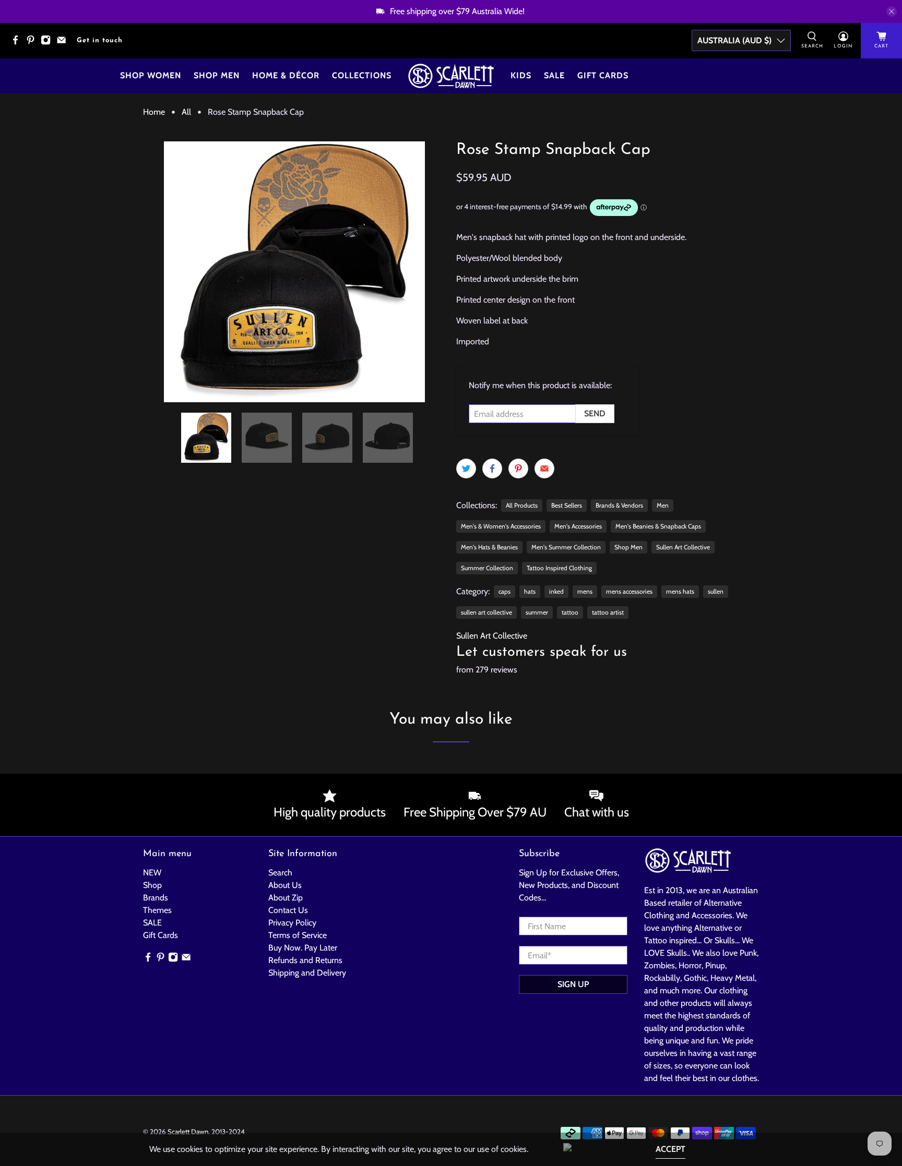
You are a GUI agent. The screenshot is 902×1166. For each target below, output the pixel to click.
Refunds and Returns (305, 960)
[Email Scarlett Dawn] (64, 43)
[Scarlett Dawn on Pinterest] (33, 43)
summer (537, 612)
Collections (361, 75)
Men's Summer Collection (566, 547)
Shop (152, 885)
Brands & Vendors (619, 505)
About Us (285, 885)
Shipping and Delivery (307, 973)
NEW (152, 872)
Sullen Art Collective (683, 547)
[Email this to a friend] (544, 468)
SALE (152, 923)
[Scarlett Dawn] (451, 76)
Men (663, 505)
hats (530, 591)
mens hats (680, 591)
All (186, 112)
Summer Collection (487, 568)
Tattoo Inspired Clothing (559, 568)
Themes (157, 910)
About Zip (285, 898)
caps (505, 591)
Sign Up (573, 984)
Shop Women (150, 75)
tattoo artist (608, 612)
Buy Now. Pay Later (302, 948)
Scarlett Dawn (188, 1131)
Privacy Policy (292, 923)
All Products (522, 505)
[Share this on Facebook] (492, 468)
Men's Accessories (578, 526)
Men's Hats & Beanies (489, 547)
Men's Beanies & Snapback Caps (658, 526)
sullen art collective (486, 612)
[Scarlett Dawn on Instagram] (48, 43)
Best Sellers (566, 505)
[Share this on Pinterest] (518, 468)
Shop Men (217, 75)
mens (584, 591)
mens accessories (629, 591)
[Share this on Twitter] (466, 468)
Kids (521, 75)
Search (280, 872)
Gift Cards (602, 75)
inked (556, 591)
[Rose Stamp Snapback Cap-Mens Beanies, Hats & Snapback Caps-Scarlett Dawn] (294, 271)
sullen (715, 591)
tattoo (570, 612)
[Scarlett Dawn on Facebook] (18, 43)
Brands (155, 898)
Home (154, 112)
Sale (554, 75)
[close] (891, 11)
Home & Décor (285, 75)
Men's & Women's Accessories (501, 526)
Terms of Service (297, 935)
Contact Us (288, 910)
